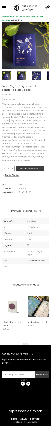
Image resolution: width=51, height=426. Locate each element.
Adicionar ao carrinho (30, 168)
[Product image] (13, 306)
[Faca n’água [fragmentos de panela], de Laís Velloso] (19, 192)
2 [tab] (27, 344)
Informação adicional (21, 211)
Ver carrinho (16, 20)
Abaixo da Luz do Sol (37, 322)
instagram (28, 384)
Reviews (37, 211)
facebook (23, 384)
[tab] (21, 211)
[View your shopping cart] (46, 7)
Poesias (22, 188)
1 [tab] (24, 344)
